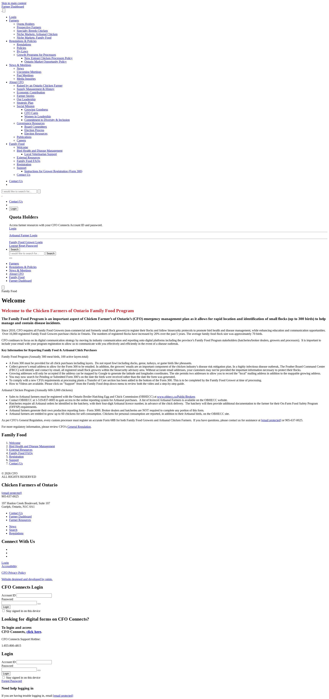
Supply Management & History (35, 89)
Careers (21, 140)
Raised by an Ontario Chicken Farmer (39, 85)
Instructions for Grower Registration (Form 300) (53, 171)
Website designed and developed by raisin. (27, 579)
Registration (24, 164)
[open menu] (3, 288)
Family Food (17, 143)
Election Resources (35, 133)
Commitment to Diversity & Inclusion (47, 119)
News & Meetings (20, 65)
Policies (21, 47)
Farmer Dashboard (13, 6)
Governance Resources (31, 123)
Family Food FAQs (28, 161)
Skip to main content (14, 3)
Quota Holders (25, 24)
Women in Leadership (37, 116)
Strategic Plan (25, 102)
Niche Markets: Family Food (34, 37)
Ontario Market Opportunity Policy (45, 61)
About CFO (16, 82)
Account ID (9, 595)
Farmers (14, 20)
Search (14, 249)
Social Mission (25, 106)
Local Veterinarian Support (40, 154)
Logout (13, 245)
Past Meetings (25, 75)
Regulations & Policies (23, 41)
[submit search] (39, 191)
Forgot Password (12, 681)
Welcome (22, 147)
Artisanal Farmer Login (23, 235)
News (20, 68)
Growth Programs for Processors (36, 54)
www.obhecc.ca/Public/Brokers (176, 396)
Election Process (34, 130)
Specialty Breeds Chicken (32, 30)
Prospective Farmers (29, 27)
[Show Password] (39, 603)
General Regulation (79, 426)
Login (12, 17)
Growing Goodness (36, 109)
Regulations (24, 44)
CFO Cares (31, 113)
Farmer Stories (25, 95)
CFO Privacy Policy (14, 572)
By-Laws (22, 51)
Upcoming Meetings (29, 71)
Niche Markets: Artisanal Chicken (37, 34)
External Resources (28, 157)
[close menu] (3, 10)
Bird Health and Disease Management (39, 150)
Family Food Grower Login (26, 242)
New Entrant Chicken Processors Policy (48, 58)
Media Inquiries (26, 78)
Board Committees (35, 126)
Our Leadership (26, 99)
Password (7, 599)
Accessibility (9, 566)
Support (21, 167)
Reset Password (28, 245)
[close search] (10, 258)
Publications (24, 137)
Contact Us (23, 174)
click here (33, 632)
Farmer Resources (20, 520)
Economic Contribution (31, 92)
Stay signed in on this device (23, 611)
